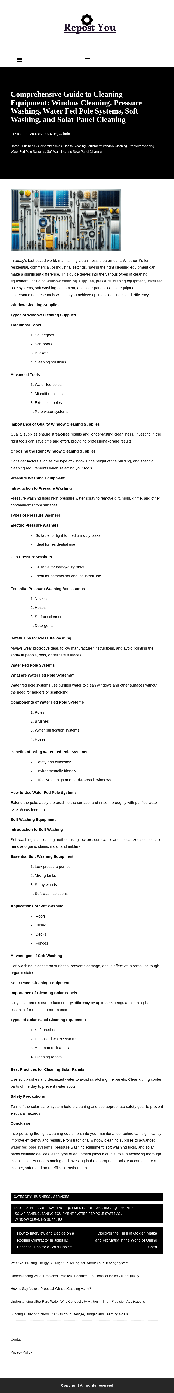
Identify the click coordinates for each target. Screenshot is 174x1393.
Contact (16, 1339)
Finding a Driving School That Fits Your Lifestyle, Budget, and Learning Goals (69, 1314)
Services (61, 1196)
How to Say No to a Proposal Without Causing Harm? (51, 1289)
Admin (64, 134)
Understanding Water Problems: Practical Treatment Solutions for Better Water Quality (75, 1276)
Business (42, 1196)
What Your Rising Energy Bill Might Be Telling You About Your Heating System (69, 1263)
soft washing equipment (108, 1208)
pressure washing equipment (56, 1208)
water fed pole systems (32, 1147)
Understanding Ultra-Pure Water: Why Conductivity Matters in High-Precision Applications (78, 1301)
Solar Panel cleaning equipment (44, 1213)
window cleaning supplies (70, 281)
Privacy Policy (21, 1352)
